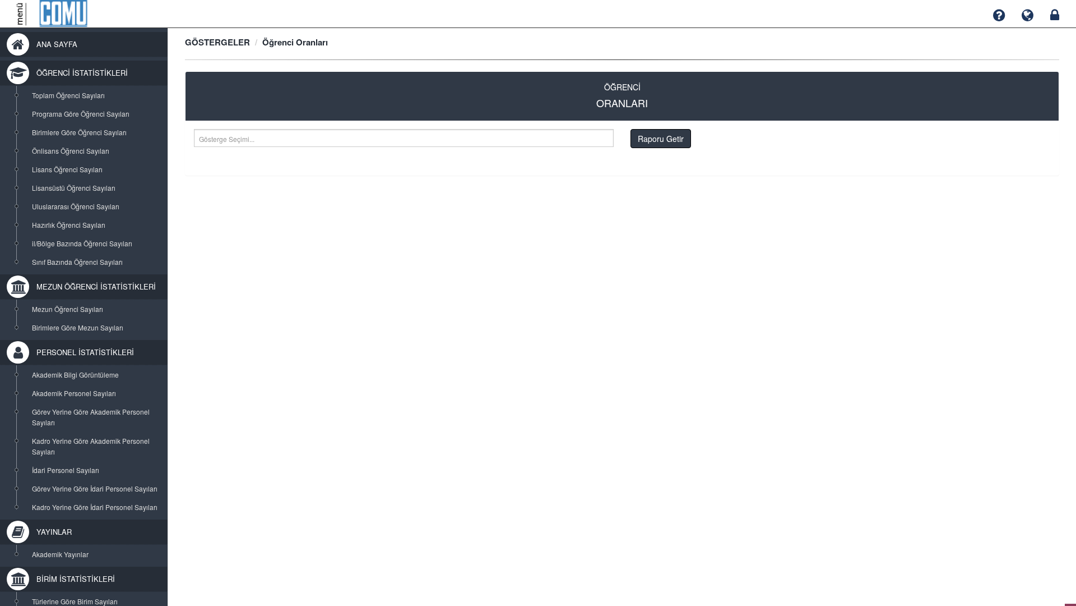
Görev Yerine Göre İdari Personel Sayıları (94, 488)
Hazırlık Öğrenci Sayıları (68, 224)
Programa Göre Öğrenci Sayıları (80, 113)
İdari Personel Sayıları (65, 470)
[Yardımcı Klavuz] (999, 15)
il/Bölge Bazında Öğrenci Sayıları (82, 243)
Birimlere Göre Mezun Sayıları (77, 327)
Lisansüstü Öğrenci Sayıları (73, 187)
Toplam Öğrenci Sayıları (68, 95)
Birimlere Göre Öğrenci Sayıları (79, 132)
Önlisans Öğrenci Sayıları (70, 150)
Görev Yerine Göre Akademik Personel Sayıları (91, 417)
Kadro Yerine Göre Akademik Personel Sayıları (91, 446)
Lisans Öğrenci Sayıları (67, 169)
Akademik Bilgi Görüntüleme (75, 374)
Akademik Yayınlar (60, 554)
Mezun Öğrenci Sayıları (67, 309)
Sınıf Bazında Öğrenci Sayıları (77, 262)
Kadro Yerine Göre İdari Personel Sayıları (94, 507)
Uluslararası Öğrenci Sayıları (75, 206)
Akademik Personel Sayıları (74, 393)
